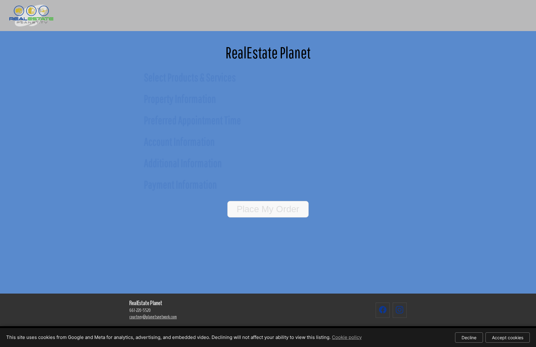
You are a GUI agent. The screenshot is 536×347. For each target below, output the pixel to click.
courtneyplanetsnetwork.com (153, 316)
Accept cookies (507, 337)
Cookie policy (347, 337)
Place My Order (268, 209)
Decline (469, 337)
